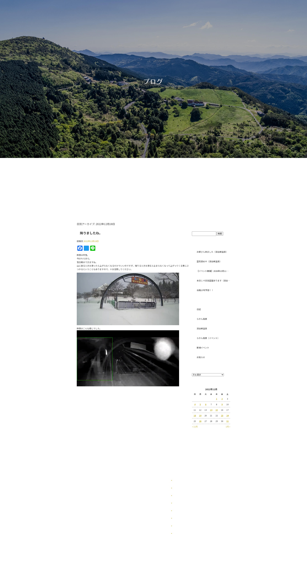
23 (222, 415)
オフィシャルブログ (182, 525)
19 (200, 415)
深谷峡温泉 (202, 328)
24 (227, 415)
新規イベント (203, 347)
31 (227, 421)
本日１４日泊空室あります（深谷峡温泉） (213, 280)
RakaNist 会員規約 (182, 533)
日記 (199, 309)
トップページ (101, 184)
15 (217, 410)
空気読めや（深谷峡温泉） (209, 261)
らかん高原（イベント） (208, 338)
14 (211, 410)
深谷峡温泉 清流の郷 (167, 184)
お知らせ (201, 357)
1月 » (228, 426)
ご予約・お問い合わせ (203, 184)
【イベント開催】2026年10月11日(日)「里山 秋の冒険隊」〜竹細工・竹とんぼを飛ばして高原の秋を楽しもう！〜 (213, 270)
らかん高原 (202, 318)
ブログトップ (211, 225)
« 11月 (195, 426)
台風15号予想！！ (205, 290)
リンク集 (177, 510)
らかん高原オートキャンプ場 (133, 184)
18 (195, 415)
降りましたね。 (91, 233)
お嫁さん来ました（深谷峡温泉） (212, 251)
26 (200, 421)
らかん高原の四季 (181, 488)
